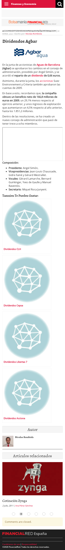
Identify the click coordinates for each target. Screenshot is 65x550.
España (38, 30)
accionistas (46, 81)
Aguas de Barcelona (48, 64)
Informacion (49, 30)
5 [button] (43, 514)
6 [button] (51, 514)
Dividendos (18, 30)
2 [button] (21, 514)
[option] (32, 485)
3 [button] (28, 514)
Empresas (29, 30)
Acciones (7, 30)
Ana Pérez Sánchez (24, 505)
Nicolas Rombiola (34, 33)
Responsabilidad (29, 544)
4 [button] (36, 514)
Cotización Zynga (14, 500)
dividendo (37, 75)
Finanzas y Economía (23, 3)
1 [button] (13, 514)
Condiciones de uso (11, 544)
